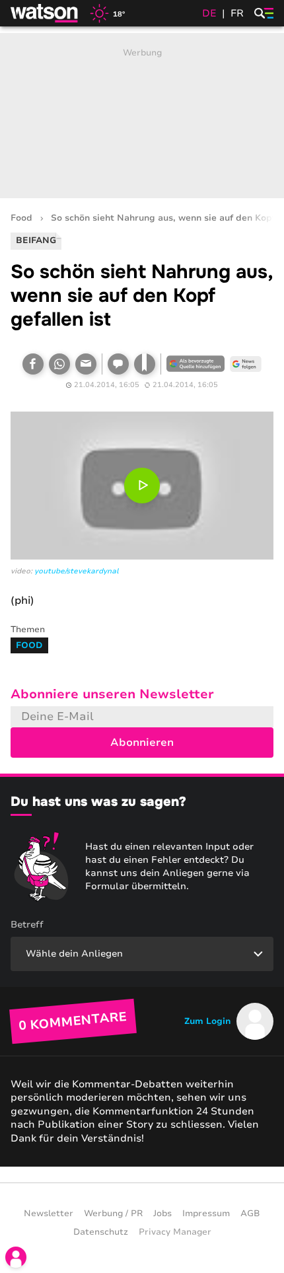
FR (237, 13)
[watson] (45, 13)
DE (209, 13)
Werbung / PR (113, 1213)
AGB (250, 1213)
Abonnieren (142, 742)
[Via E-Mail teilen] (85, 364)
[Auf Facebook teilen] (33, 364)
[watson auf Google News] (246, 364)
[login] (15, 1257)
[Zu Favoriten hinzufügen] (144, 364)
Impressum (206, 1213)
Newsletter (48, 1213)
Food (21, 218)
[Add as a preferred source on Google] (195, 364)
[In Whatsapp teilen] (59, 364)
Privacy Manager (175, 1232)
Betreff (27, 924)
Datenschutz (100, 1232)
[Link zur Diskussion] (118, 364)
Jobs (162, 1213)
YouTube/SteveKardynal (76, 571)
